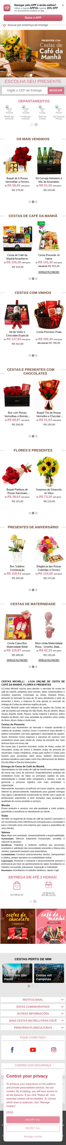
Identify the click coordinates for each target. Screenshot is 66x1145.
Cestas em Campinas (44, 977)
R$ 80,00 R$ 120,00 (49, 894)
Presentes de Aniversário (33, 527)
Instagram (53, 1049)
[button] (31, 75)
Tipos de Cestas (42, 117)
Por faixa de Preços (59, 117)
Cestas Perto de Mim (33, 959)
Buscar (56, 90)
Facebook (12, 1049)
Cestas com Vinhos (33, 293)
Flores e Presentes (33, 450)
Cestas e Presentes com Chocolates (30, 371)
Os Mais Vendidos (33, 139)
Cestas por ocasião (26, 117)
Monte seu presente (9, 117)
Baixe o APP (33, 17)
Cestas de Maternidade (33, 604)
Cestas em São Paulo (15, 977)
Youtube (33, 1049)
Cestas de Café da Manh (33, 216)
